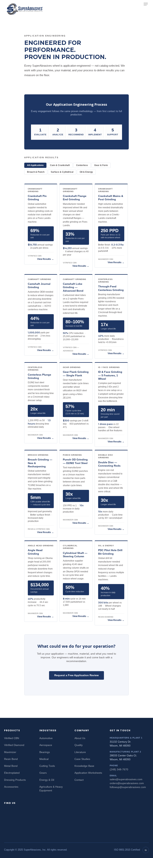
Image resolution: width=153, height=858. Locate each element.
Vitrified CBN (11, 738)
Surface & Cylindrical (62, 172)
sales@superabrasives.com (126, 779)
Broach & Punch (35, 172)
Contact (79, 780)
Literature (80, 752)
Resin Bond (11, 759)
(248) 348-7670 (119, 769)
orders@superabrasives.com (127, 783)
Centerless (82, 165)
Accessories (11, 786)
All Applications (35, 165)
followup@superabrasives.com (128, 787)
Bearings (44, 752)
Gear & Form (101, 165)
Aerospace (45, 745)
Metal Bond (11, 766)
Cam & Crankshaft (60, 165)
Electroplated (12, 772)
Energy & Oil (46, 780)
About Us (79, 738)
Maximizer (10, 752)
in (146, 850)
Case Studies (82, 759)
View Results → (45, 259)
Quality (78, 745)
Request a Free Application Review (76, 675)
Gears (43, 772)
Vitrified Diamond (14, 745)
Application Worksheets (88, 772)
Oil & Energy (86, 172)
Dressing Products (15, 780)
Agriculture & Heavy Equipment (51, 788)
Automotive (46, 738)
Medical (44, 759)
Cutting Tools (47, 766)
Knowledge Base (84, 766)
